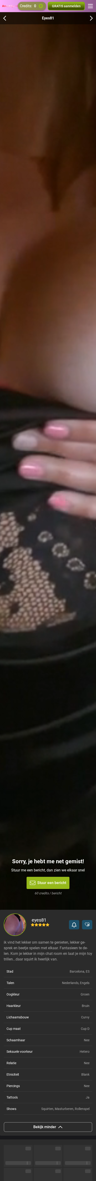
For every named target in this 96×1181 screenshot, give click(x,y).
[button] (74, 924)
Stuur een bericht (51, 883)
